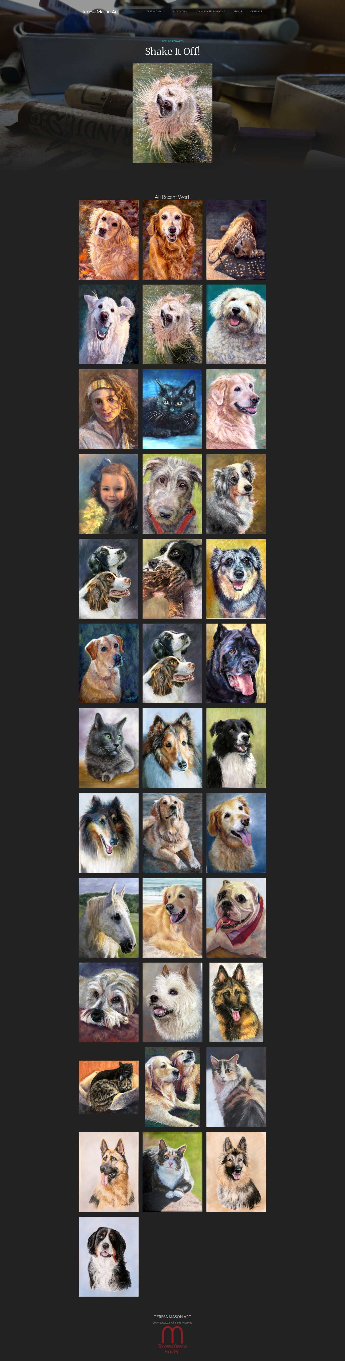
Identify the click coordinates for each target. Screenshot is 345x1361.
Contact (256, 11)
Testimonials (156, 11)
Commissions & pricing (210, 11)
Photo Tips (179, 11)
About (238, 11)
